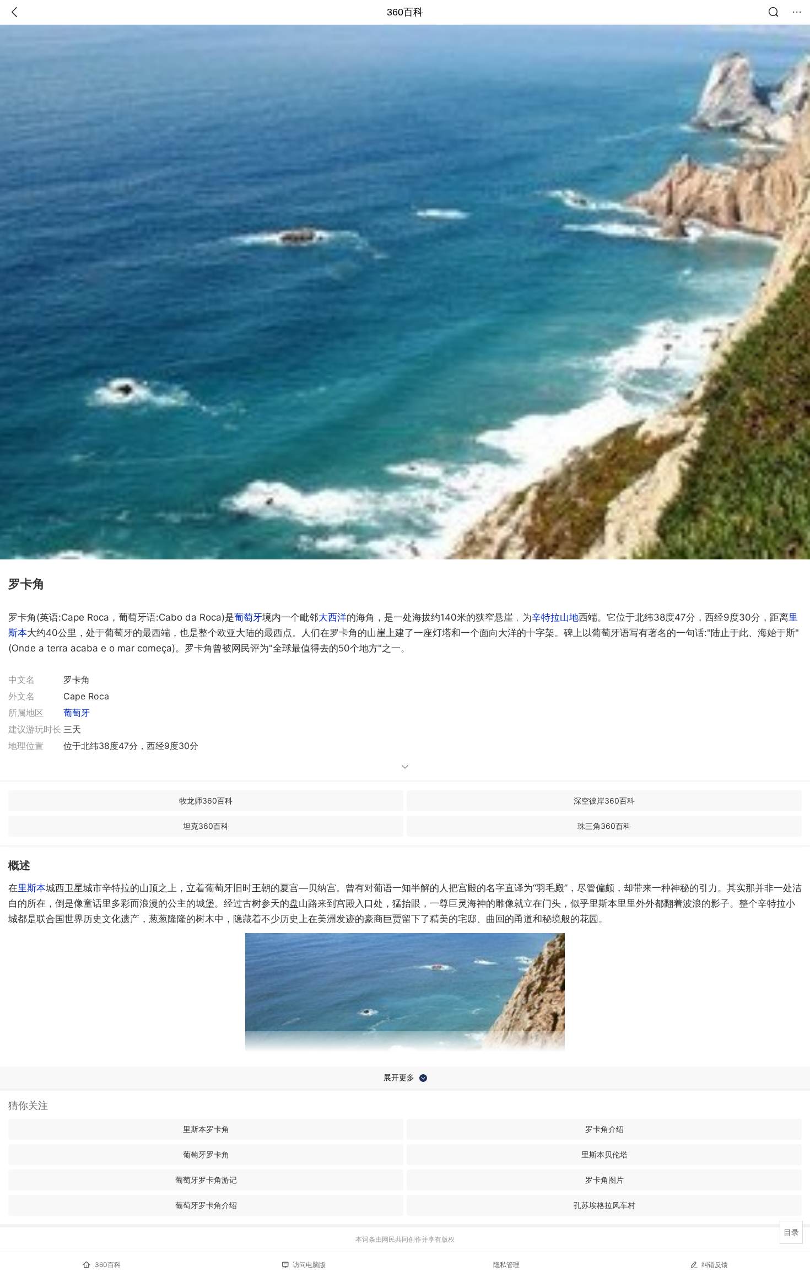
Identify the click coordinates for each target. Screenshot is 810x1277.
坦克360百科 (206, 826)
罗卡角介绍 (604, 1129)
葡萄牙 (248, 617)
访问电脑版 (309, 1264)
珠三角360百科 (604, 826)
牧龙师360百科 (206, 800)
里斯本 (32, 887)
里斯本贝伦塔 (604, 1154)
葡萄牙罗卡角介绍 (206, 1205)
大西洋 (332, 617)
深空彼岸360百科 (604, 800)
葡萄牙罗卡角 (206, 1154)
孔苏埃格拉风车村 (604, 1205)
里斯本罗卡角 (206, 1129)
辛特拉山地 (555, 617)
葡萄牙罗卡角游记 (206, 1179)
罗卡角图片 (604, 1179)
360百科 (405, 12)
